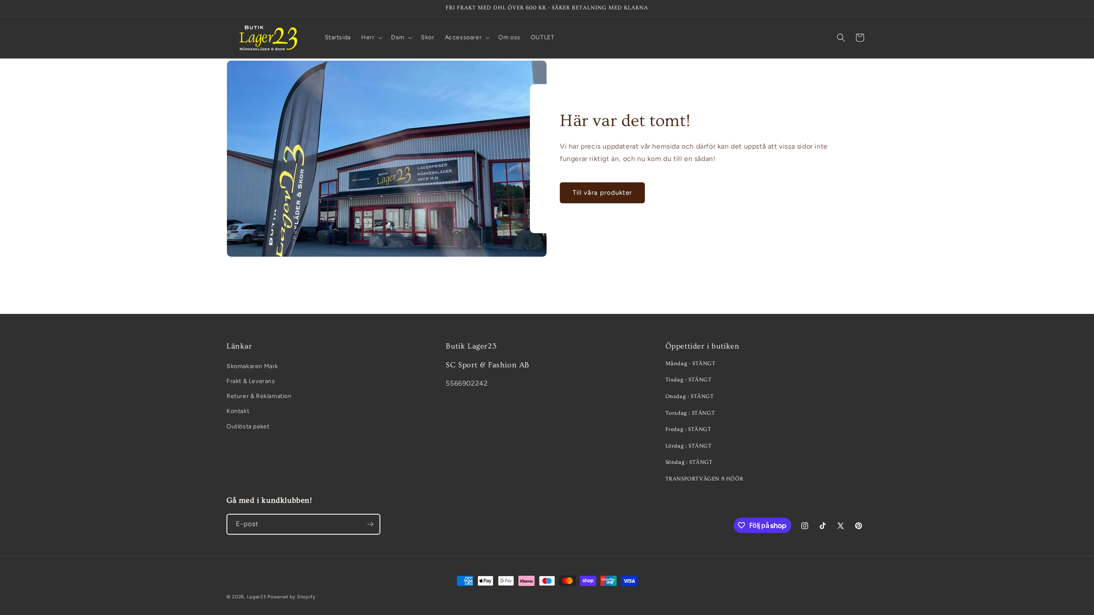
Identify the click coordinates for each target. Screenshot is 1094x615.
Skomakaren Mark (252, 366)
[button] (371, 38)
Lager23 (256, 597)
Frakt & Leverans (250, 381)
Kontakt (237, 411)
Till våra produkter (602, 192)
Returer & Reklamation (259, 396)
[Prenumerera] (370, 524)
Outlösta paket (247, 426)
